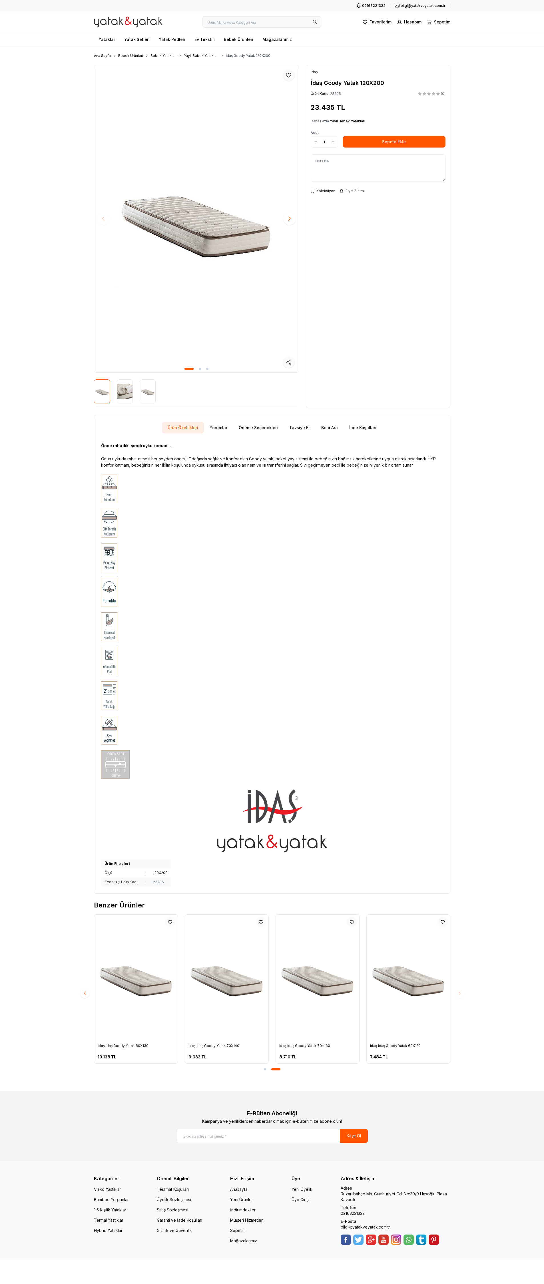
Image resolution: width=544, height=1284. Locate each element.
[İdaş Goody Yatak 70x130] (317, 977)
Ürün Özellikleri (183, 427)
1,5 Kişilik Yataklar (110, 1209)
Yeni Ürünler (241, 1199)
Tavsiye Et (299, 427)
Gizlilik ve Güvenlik (174, 1230)
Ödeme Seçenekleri (258, 427)
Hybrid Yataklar (108, 1230)
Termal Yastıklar (108, 1220)
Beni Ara (329, 427)
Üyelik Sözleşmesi (174, 1199)
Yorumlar (218, 427)
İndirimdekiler (243, 1209)
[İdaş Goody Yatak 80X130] (136, 977)
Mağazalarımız (277, 39)
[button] (189, 369)
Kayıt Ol (354, 1135)
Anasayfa (239, 1189)
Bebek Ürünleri (238, 39)
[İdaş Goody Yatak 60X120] (408, 977)
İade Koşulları (362, 427)
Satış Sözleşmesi (172, 1209)
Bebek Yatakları (163, 55)
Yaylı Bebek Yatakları (201, 55)
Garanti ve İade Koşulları (179, 1220)
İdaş (102, 1046)
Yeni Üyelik (302, 1189)
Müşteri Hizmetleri (247, 1220)
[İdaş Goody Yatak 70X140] (226, 977)
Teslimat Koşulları (173, 1189)
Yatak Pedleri (172, 39)
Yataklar (107, 39)
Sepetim (238, 1230)
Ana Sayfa (102, 55)
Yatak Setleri (137, 39)
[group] (196, 218)
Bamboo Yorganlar (111, 1199)
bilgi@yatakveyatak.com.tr (365, 1227)
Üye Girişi (300, 1199)
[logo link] (128, 22)
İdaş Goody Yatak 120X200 (248, 55)
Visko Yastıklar (107, 1189)
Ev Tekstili (204, 39)
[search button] (314, 22)
